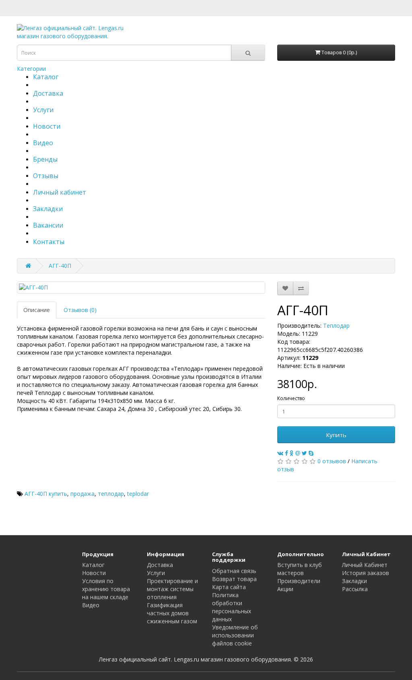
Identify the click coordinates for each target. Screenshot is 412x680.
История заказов (365, 573)
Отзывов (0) (80, 310)
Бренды (45, 159)
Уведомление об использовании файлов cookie (235, 635)
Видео (43, 142)
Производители (298, 581)
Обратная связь (234, 571)
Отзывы (45, 175)
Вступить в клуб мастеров (299, 569)
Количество (291, 398)
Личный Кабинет (364, 565)
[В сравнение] (301, 288)
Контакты (48, 241)
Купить (336, 435)
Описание (36, 310)
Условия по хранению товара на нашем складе (106, 589)
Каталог (45, 76)
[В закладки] (285, 288)
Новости (46, 126)
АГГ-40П (60, 265)
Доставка (48, 93)
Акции (285, 589)
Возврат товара (234, 579)
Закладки (48, 208)
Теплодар (336, 325)
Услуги (43, 109)
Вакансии (48, 225)
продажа (82, 493)
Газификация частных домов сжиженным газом (172, 613)
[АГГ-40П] (141, 287)
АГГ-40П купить (46, 493)
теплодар (111, 493)
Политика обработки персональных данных (231, 607)
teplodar (138, 493)
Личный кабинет (59, 192)
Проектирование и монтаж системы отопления (172, 589)
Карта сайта (229, 587)
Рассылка (355, 589)
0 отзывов (331, 461)
